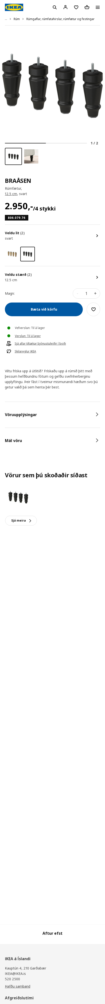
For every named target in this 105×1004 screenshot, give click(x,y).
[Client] (65, 7)
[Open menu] (98, 7)
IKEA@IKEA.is (15, 973)
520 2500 (12, 979)
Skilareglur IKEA (25, 351)
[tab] (52, 415)
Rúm (17, 19)
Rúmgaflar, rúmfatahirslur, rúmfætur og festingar (60, 19)
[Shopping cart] (87, 7)
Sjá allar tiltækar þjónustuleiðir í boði (40, 344)
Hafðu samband (17, 986)
